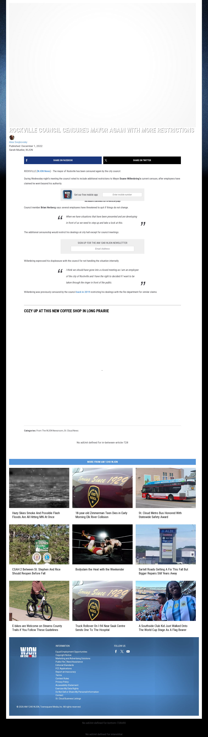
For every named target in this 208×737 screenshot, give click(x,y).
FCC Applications (64, 668)
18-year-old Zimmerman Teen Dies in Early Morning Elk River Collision (101, 515)
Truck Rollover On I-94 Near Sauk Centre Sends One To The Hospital (100, 628)
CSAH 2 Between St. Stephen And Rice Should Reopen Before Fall (36, 571)
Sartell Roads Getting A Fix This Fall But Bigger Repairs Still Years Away (163, 571)
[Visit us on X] (123, 651)
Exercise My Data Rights (67, 688)
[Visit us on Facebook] (117, 651)
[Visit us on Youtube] (129, 651)
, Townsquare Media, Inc (50, 707)
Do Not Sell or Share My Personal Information (77, 692)
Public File (60, 662)
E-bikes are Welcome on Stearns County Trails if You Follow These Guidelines (37, 628)
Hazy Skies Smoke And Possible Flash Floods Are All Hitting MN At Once (36, 515)
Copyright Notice (63, 655)
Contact (59, 695)
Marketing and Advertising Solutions (73, 658)
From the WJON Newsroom (50, 430)
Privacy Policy (62, 682)
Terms (59, 675)
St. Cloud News (71, 430)
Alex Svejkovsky (18, 142)
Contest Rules (62, 678)
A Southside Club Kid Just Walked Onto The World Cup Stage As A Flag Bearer (163, 628)
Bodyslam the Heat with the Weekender (99, 569)
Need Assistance (75, 662)
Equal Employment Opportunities (71, 652)
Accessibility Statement (67, 685)
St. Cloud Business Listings (68, 698)
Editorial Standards (65, 665)
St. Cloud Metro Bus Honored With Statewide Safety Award (160, 515)
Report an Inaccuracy (66, 672)
